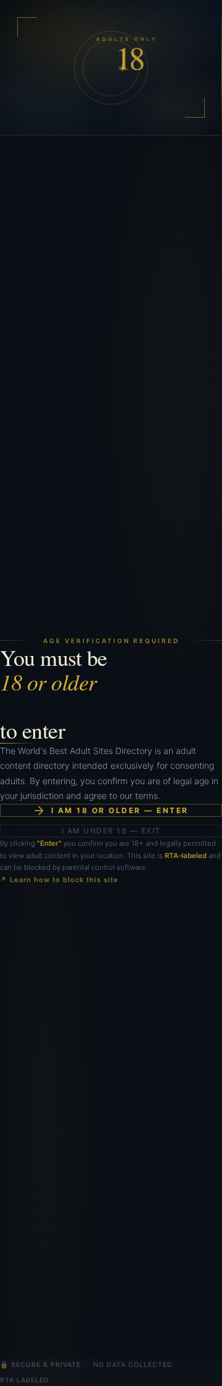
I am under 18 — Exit (111, 830)
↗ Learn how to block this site (59, 879)
